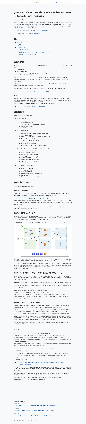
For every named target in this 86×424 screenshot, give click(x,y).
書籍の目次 (19, 46)
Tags (61, 2)
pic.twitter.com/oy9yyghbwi (41, 30)
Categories (56, 2)
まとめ (18, 56)
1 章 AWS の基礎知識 (24, 49)
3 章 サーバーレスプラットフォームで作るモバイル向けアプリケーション (35, 52)
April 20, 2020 (37, 33)
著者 (20, 44)
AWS (22, 19)
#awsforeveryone (31, 30)
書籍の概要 (19, 42)
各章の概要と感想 (21, 47)
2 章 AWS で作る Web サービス (26, 51)
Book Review (17, 19)
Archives (65, 2)
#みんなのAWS (23, 30)
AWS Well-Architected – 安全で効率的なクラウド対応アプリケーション (33, 198)
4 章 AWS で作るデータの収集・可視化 (28, 54)
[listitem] (43, 405)
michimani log (17, 2)
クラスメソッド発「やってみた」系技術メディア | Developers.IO (31, 106)
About (52, 2)
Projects (70, 2)
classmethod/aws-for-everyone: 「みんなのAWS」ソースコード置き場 (33, 91)
